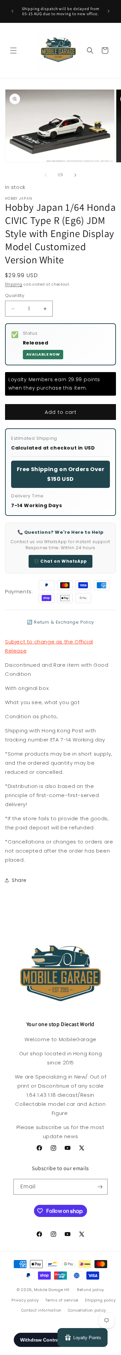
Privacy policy (25, 1300)
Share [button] (19, 880)
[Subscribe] (99, 1187)
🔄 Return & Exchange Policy (60, 622)
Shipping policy (100, 1300)
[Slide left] (45, 175)
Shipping (14, 284)
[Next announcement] (108, 11)
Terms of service (61, 1300)
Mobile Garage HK (51, 1289)
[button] (13, 50)
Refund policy (90, 1289)
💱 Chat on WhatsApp (60, 561)
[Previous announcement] (12, 11)
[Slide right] (75, 175)
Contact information (41, 1310)
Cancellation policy (87, 1310)
